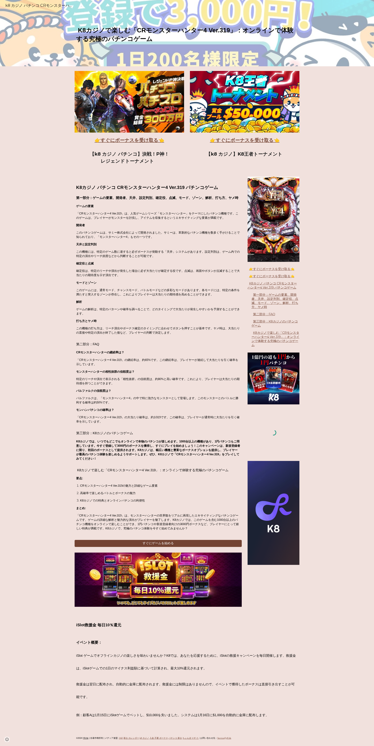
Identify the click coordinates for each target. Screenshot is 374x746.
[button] (7, 739)
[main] (187, 33)
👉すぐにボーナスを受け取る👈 (271, 269)
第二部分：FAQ (264, 314)
